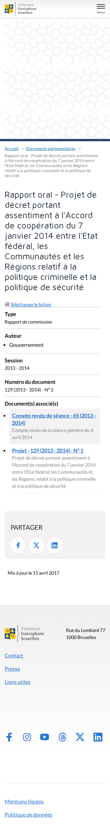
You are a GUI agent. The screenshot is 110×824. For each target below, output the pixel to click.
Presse (12, 668)
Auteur (13, 336)
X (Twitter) (80, 737)
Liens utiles (18, 682)
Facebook (18, 545)
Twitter (36, 545)
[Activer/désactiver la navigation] (101, 9)
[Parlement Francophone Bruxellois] (20, 9)
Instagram (27, 737)
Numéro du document (30, 382)
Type (10, 314)
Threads (62, 737)
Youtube (44, 737)
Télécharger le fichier (30, 304)
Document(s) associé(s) (31, 404)
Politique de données (29, 814)
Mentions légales (24, 801)
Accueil (11, 148)
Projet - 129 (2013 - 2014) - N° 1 (47, 450)
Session (14, 361)
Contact (14, 655)
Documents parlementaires (50, 148)
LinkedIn (54, 545)
